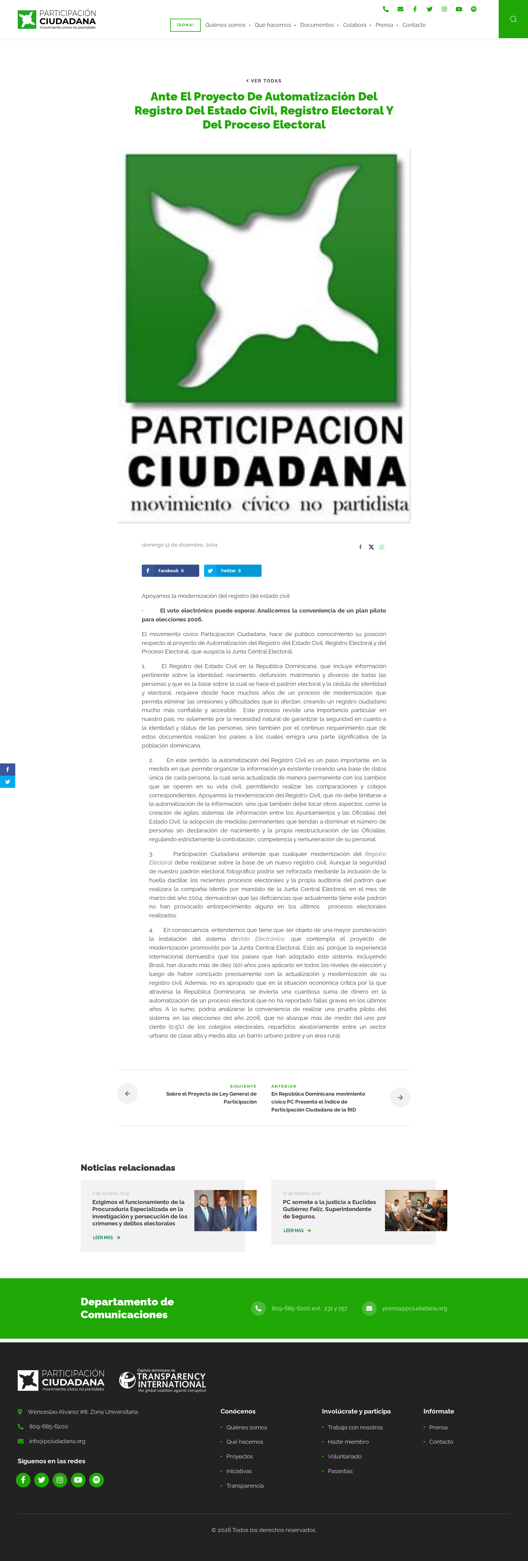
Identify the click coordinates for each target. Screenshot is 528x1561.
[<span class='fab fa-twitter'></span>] (429, 9)
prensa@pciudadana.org (415, 1308)
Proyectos (239, 1456)
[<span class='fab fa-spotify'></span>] (473, 9)
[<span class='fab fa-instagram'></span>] (444, 9)
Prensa (384, 25)
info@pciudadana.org (57, 1441)
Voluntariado (344, 1456)
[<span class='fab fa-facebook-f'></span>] (415, 9)
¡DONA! (185, 25)
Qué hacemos (273, 25)
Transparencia (245, 1485)
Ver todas (265, 81)
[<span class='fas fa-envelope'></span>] (400, 9)
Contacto (414, 25)
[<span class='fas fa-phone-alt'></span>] (385, 9)
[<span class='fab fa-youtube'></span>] (459, 9)
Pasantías (340, 1471)
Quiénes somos (225, 25)
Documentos (317, 25)
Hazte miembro (348, 1441)
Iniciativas (239, 1471)
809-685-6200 (48, 1426)
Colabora (354, 25)
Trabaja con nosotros (355, 1427)
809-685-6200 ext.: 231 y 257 (309, 1308)
